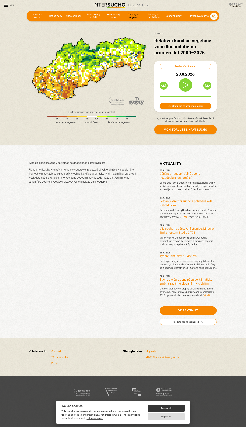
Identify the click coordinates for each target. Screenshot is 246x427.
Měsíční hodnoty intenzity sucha (162, 357)
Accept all (166, 408)
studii (207, 295)
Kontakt (55, 363)
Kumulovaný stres (113, 16)
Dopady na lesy (174, 16)
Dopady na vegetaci (133, 16)
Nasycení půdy (73, 16)
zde (185, 217)
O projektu (56, 351)
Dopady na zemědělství (153, 16)
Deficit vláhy (55, 16)
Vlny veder (151, 351)
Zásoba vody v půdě (93, 16)
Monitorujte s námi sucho (185, 129)
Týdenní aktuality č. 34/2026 (178, 256)
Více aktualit (188, 310)
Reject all (166, 416)
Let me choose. (95, 418)
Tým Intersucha (59, 357)
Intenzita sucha (37, 16)
